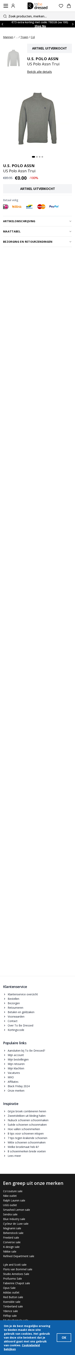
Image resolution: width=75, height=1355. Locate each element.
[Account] (13, 6)
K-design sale (11, 1247)
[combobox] (37, 16)
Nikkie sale (9, 1251)
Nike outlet (10, 1196)
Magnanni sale (12, 1228)
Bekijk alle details (39, 72)
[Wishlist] (61, 6)
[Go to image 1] (33, 157)
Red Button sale (13, 1297)
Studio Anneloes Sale (16, 1274)
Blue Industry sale (14, 1219)
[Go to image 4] (42, 157)
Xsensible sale (11, 1302)
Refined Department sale (18, 1256)
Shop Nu (40, 26)
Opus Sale (9, 1288)
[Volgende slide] (72, 24)
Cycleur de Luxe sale (15, 1223)
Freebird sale (11, 1237)
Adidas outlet (11, 1292)
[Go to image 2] (37, 157)
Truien (24, 37)
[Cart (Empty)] (69, 6)
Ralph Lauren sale (14, 1200)
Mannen (8, 37)
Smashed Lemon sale (16, 1210)
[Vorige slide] (2, 24)
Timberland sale (13, 1306)
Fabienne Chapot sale (16, 1283)
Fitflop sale (10, 1315)
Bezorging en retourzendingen (27, 241)
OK (64, 1337)
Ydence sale (10, 1311)
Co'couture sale (12, 1191)
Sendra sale (10, 1214)
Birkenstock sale (13, 1233)
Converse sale (12, 1242)
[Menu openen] (5, 6)
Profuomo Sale (12, 1278)
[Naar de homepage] (37, 6)
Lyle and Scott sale (15, 1264)
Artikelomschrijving (19, 221)
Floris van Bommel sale (17, 1269)
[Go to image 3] (39, 157)
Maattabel (12, 231)
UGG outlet (10, 1205)
